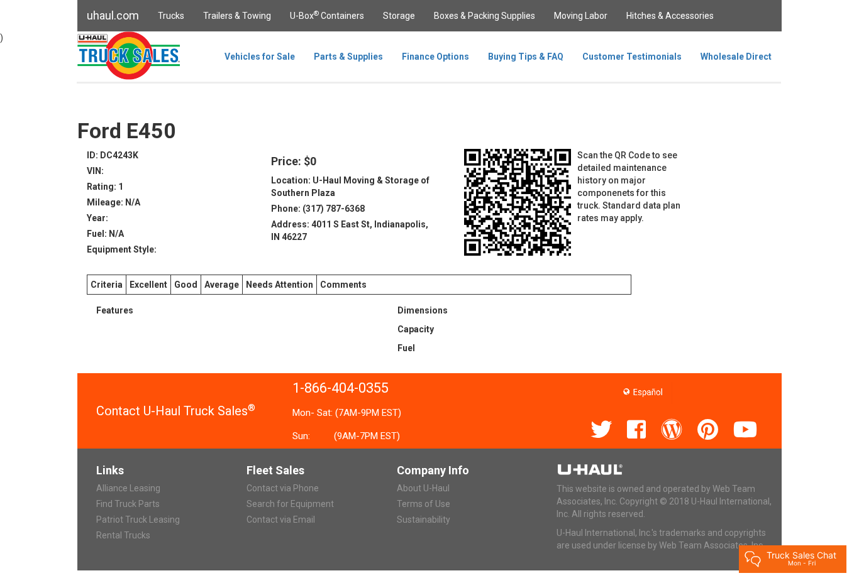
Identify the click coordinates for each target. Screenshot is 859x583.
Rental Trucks (123, 535)
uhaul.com (113, 15)
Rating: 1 (105, 187)
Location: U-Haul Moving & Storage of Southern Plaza (350, 186)
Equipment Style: (122, 249)
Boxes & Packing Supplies (484, 16)
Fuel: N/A (105, 234)
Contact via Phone (283, 488)
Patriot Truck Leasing (138, 520)
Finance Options (435, 57)
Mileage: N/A (113, 202)
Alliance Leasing (128, 488)
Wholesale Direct (736, 57)
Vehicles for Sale (259, 57)
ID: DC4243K (112, 155)
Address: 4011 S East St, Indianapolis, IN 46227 (349, 230)
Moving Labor (580, 16)
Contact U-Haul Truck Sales (175, 410)
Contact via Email (281, 520)
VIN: (95, 171)
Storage (399, 16)
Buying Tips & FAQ (525, 57)
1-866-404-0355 (340, 388)
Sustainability (423, 520)
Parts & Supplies (348, 57)
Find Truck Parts (128, 504)
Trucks (171, 16)
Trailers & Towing (237, 16)
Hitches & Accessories (670, 16)
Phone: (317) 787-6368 (318, 209)
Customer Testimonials (632, 57)
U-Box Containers (327, 15)
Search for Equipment (290, 504)
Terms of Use (423, 504)
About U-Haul (423, 488)
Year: (97, 218)
